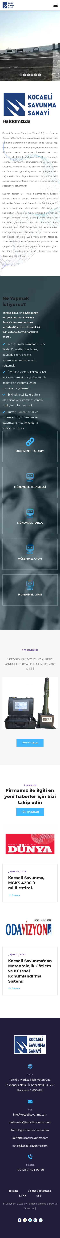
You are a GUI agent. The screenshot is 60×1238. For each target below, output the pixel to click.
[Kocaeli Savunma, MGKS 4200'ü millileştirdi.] (30, 844)
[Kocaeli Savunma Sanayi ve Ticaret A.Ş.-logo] (30, 1044)
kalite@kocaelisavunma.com (30, 1138)
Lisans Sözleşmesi (40, 1190)
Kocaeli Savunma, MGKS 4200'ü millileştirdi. (26, 882)
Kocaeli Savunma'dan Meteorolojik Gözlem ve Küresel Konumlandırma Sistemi (30, 971)
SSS (38, 1195)
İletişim (13, 1190)
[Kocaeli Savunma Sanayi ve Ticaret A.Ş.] (8, 5)
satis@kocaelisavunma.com (30, 1146)
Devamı (16, 895)
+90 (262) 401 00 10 (30, 1170)
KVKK (22, 1195)
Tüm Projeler (30, 742)
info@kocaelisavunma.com (30, 1115)
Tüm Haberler (30, 811)
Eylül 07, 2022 (18, 871)
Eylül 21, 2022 (17, 954)
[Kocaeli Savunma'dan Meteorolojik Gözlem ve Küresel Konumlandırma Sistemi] (30, 927)
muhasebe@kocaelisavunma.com (30, 1122)
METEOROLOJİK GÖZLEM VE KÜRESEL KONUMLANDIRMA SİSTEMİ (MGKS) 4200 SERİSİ (29, 703)
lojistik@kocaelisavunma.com (30, 1130)
